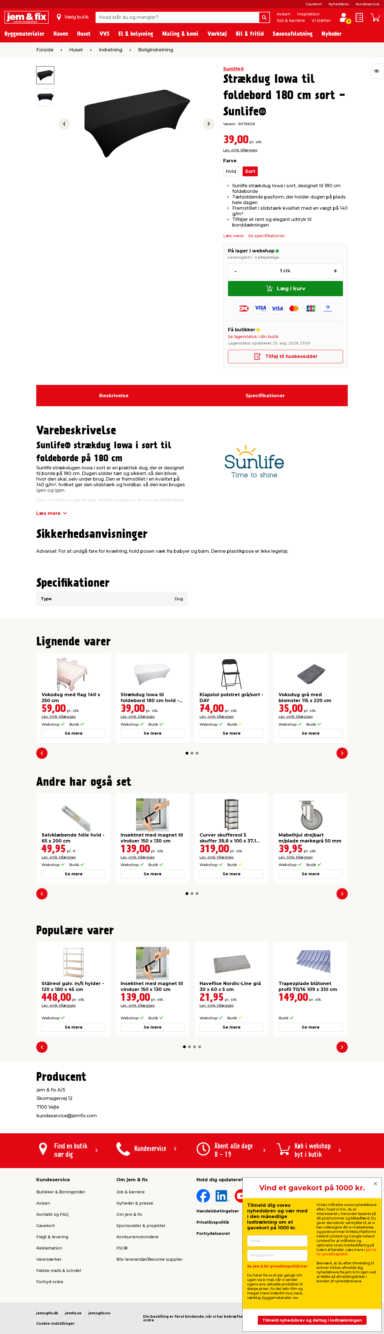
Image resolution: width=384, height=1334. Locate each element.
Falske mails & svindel (58, 1270)
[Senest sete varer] (377, 71)
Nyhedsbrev (339, 4)
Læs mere (233, 235)
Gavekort (314, 4)
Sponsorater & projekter (141, 1225)
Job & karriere (291, 20)
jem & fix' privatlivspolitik (346, 1252)
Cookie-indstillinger (55, 1323)
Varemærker (49, 1259)
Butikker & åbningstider (60, 1191)
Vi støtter (321, 20)
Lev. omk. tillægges (240, 150)
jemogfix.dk (47, 1313)
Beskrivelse (113, 395)
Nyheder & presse (134, 1203)
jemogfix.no (99, 1313)
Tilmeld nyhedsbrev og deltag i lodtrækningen (312, 1320)
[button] (187, 753)
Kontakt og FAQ (52, 1214)
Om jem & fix (129, 1214)
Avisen (283, 14)
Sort (250, 171)
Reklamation (49, 1248)
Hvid (231, 171)
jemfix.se (73, 1313)
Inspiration (308, 14)
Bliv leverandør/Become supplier (149, 1259)
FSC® (122, 1248)
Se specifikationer (266, 235)
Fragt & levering (52, 1236)
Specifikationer (265, 395)
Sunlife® (233, 69)
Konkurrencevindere (137, 1236)
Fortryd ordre (49, 1281)
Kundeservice (368, 4)
